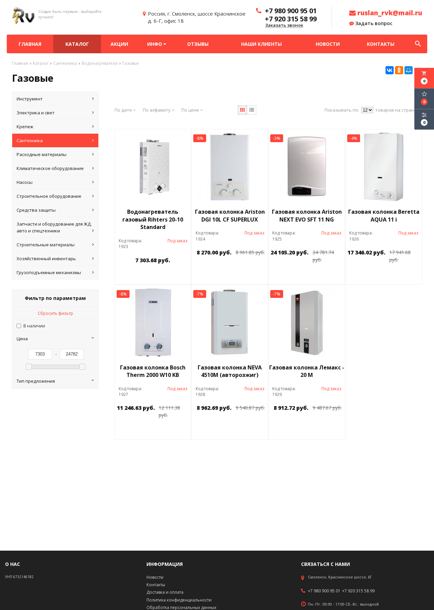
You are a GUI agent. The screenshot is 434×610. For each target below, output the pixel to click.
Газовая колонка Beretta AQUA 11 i (383, 215)
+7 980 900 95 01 (324, 591)
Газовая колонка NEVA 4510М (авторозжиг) (230, 371)
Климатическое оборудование (50, 168)
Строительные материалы (46, 245)
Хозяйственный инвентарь (46, 258)
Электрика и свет (36, 113)
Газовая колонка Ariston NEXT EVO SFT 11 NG (307, 215)
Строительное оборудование (49, 196)
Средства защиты (36, 210)
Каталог (77, 44)
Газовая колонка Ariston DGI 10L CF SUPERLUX (230, 215)
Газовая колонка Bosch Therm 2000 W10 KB (152, 371)
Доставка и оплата (164, 592)
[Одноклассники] (399, 70)
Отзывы (198, 44)
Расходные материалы (41, 154)
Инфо (155, 44)
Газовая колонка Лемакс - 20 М (306, 371)
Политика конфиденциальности (179, 600)
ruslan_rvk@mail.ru (389, 13)
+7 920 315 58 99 (358, 591)
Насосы (25, 182)
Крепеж (25, 126)
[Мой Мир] (409, 70)
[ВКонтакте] (390, 70)
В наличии (34, 325)
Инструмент (30, 99)
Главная (30, 44)
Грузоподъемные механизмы (49, 272)
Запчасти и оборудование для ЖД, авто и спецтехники (54, 227)
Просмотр (170, 276)
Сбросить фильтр (55, 313)
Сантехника (30, 140)
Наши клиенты (261, 44)
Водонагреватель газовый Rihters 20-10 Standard (152, 219)
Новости (328, 44)
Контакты (380, 44)
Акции (119, 44)
